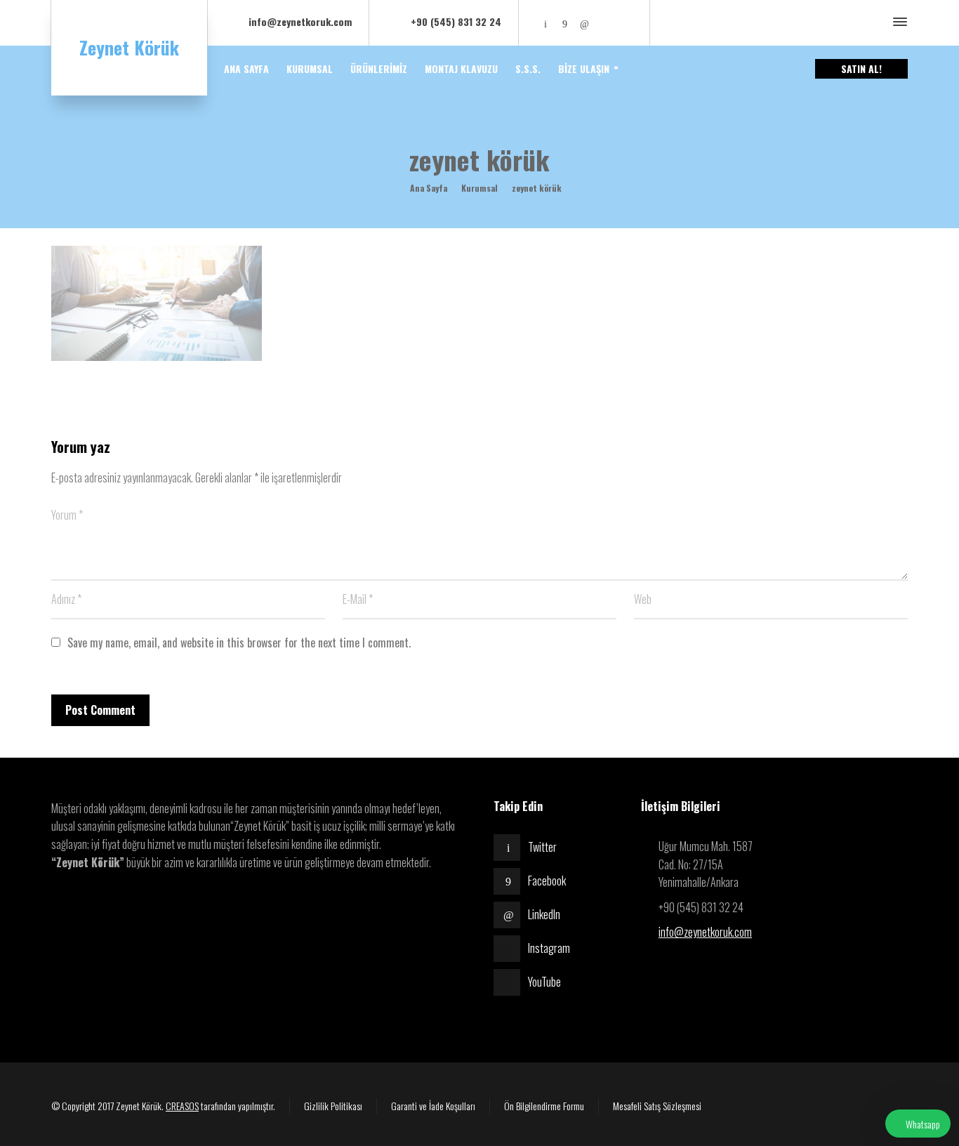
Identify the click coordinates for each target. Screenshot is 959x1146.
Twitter (542, 846)
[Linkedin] (585, 22)
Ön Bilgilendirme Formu (544, 1105)
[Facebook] (565, 22)
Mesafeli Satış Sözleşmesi (657, 1105)
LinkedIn (544, 914)
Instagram (549, 948)
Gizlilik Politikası (333, 1105)
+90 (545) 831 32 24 (456, 21)
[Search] (875, 22)
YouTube (544, 981)
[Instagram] (604, 22)
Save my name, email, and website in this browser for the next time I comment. (239, 642)
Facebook (547, 880)
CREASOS (182, 1105)
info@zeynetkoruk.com (705, 931)
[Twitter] (545, 22)
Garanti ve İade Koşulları (433, 1105)
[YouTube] (623, 22)
